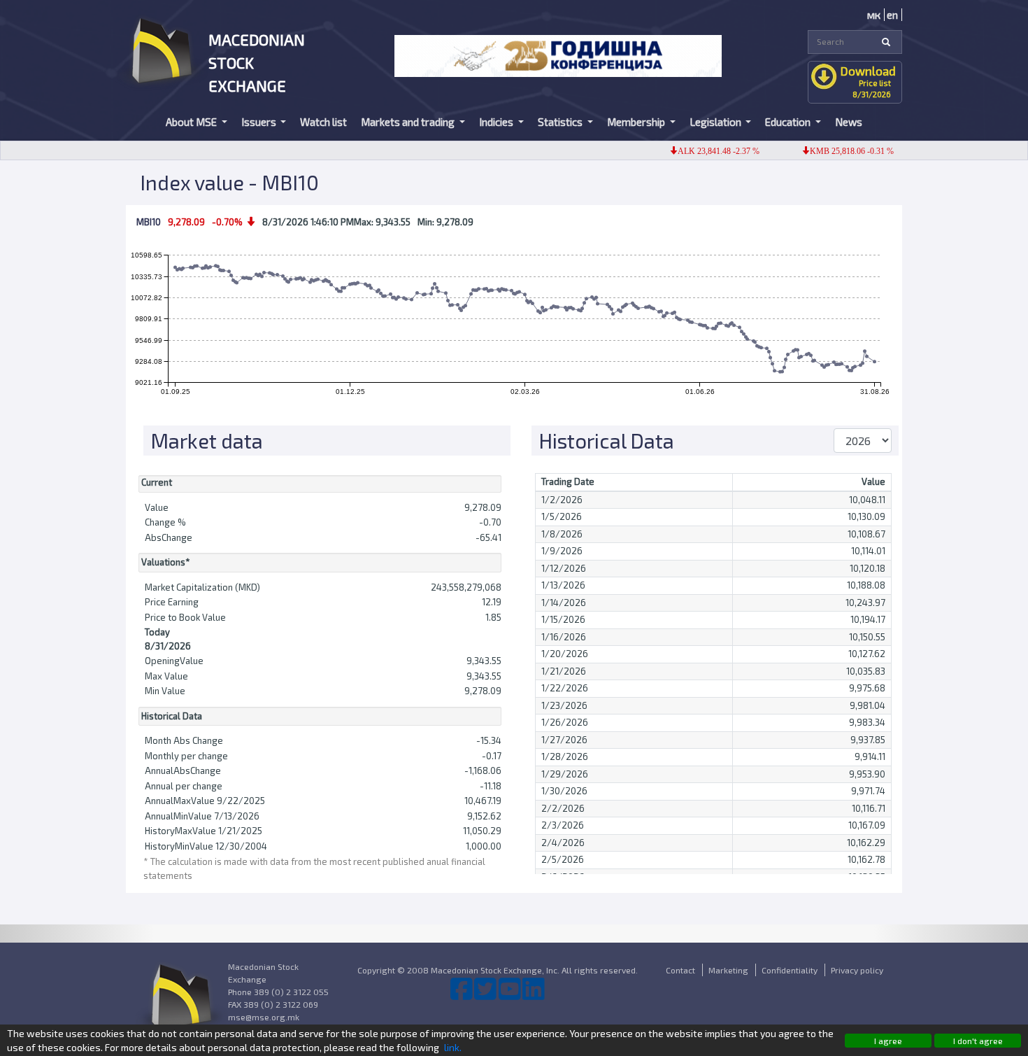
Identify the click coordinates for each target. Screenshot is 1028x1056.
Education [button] (789, 121)
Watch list (323, 121)
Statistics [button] (561, 121)
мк (873, 14)
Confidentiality (790, 970)
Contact (680, 970)
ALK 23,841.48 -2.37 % (702, 151)
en (892, 14)
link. (453, 1047)
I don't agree (978, 1041)
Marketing (728, 970)
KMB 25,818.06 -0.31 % (836, 151)
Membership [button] (637, 121)
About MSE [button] (192, 121)
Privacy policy (857, 970)
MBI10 (148, 221)
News (848, 121)
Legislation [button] (716, 121)
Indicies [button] (497, 121)
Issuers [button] (259, 121)
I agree (888, 1041)
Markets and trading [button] (409, 121)
